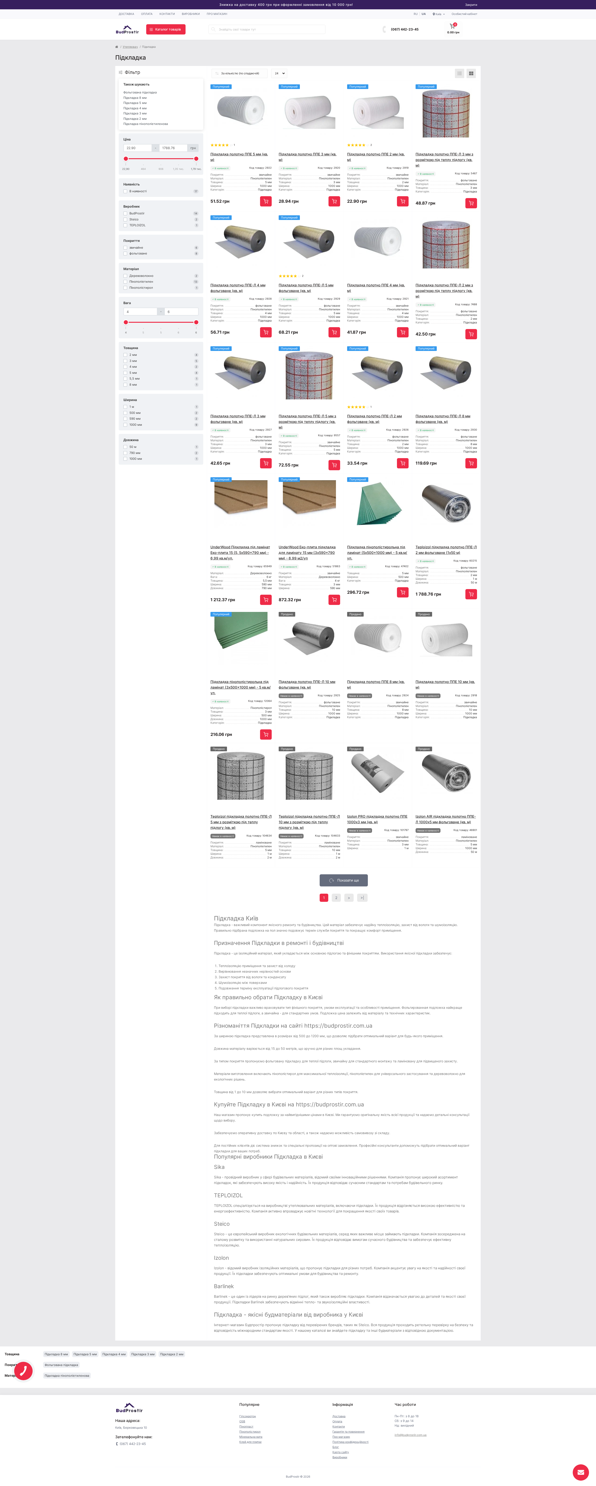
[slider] (126, 158)
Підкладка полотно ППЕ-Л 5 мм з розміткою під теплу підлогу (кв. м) (307, 421)
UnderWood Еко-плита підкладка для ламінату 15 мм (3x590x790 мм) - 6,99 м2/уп (307, 552)
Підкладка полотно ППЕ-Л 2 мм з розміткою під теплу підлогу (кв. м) (444, 291)
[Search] (213, 29)
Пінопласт (246, 1426)
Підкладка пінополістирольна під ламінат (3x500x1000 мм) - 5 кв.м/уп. (240, 687)
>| (362, 898)
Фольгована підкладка (140, 92)
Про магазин (217, 14)
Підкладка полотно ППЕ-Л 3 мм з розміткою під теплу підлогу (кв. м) (444, 160)
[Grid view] (471, 73)
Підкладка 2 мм (135, 118)
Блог (335, 1447)
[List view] (459, 73)
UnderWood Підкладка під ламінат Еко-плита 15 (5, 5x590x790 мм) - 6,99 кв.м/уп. (240, 552)
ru (416, 14)
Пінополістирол (250, 1431)
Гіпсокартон (247, 1416)
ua (424, 14)
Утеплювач (130, 46)
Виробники (191, 14)
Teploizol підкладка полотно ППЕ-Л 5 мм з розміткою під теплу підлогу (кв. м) (241, 822)
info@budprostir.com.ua (411, 1435)
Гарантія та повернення (348, 1431)
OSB (242, 1421)
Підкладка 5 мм (135, 103)
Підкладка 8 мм (135, 98)
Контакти (167, 14)
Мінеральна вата (250, 1436)
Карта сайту (340, 1452)
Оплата (146, 14)
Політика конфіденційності (350, 1442)
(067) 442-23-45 (405, 29)
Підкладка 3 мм (135, 113)
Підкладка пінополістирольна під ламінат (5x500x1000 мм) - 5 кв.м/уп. (377, 552)
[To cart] (266, 201)
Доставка (126, 14)
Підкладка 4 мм (135, 108)
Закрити (471, 5)
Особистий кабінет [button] (464, 14)
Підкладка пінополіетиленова (145, 124)
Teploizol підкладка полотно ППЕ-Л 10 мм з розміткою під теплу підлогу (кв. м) (309, 822)
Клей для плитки (250, 1442)
